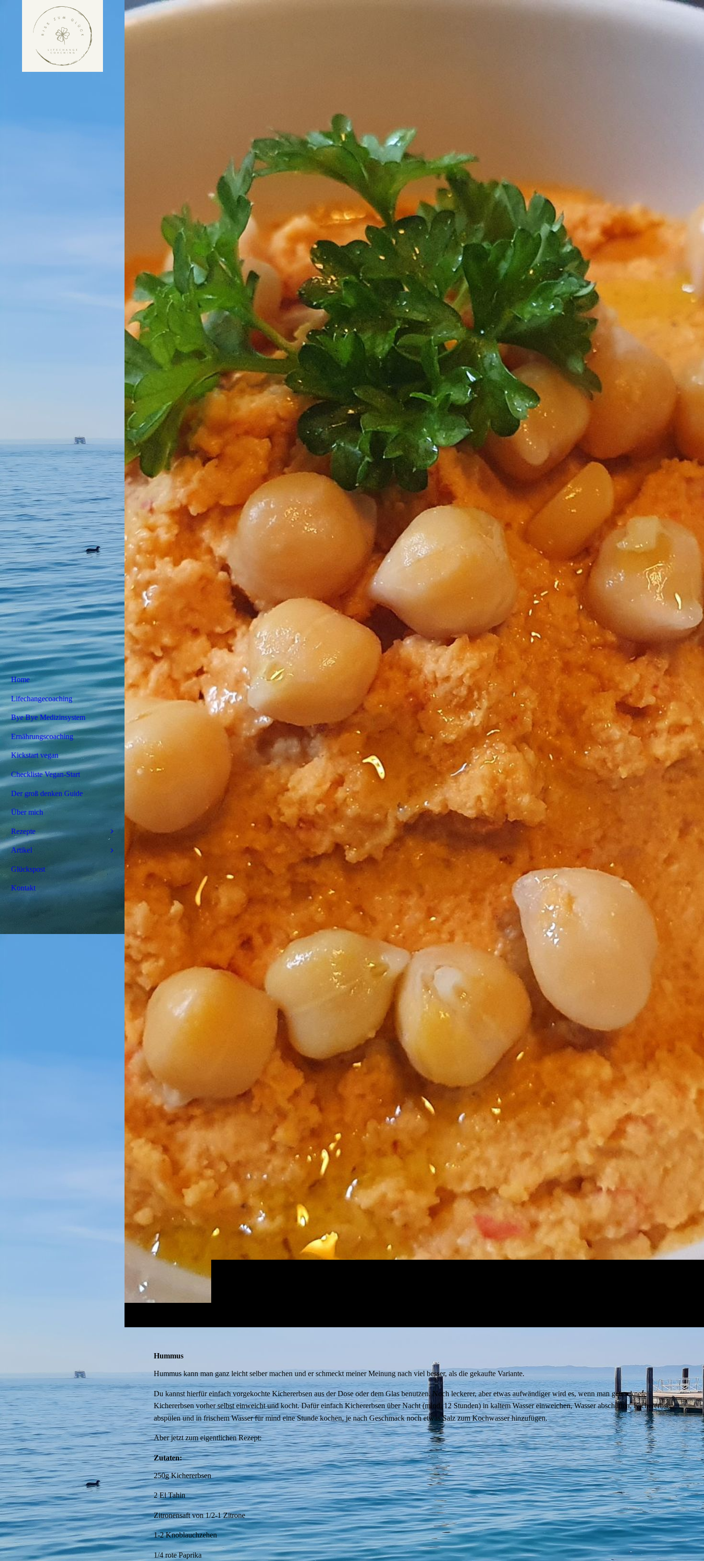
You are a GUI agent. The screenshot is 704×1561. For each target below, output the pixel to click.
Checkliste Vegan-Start (45, 774)
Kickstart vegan (34, 755)
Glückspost (28, 869)
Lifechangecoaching (41, 699)
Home (20, 679)
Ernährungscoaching (42, 736)
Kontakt (23, 888)
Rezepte (23, 831)
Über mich (27, 812)
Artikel (21, 850)
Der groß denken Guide (47, 793)
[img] (414, 663)
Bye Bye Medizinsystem (48, 717)
